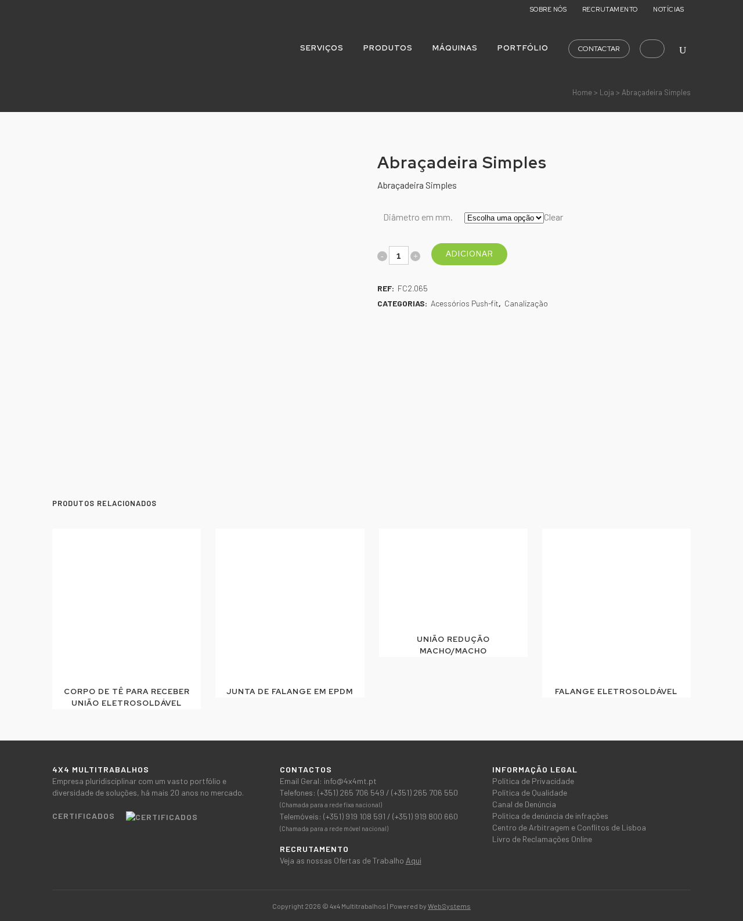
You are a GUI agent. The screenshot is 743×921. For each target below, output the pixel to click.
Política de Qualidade (529, 792)
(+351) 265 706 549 (352, 792)
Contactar (599, 48)
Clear (553, 216)
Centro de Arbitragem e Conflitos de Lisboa (569, 827)
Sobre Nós (548, 9)
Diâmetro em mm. (418, 216)
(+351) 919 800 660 (425, 816)
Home (582, 92)
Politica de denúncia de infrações (550, 816)
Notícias (668, 9)
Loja (607, 92)
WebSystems (449, 906)
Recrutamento (610, 9)
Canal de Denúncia (524, 804)
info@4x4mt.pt (350, 781)
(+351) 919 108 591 (355, 816)
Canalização (526, 303)
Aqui (413, 860)
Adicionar (469, 254)
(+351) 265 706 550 (424, 792)
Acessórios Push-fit (465, 303)
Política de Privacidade (533, 781)
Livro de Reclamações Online (542, 839)
